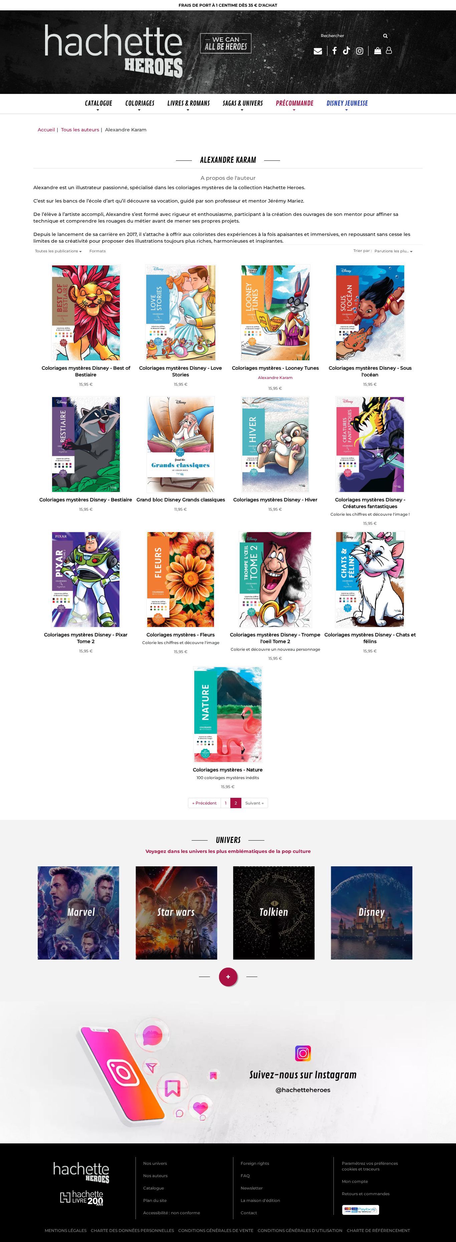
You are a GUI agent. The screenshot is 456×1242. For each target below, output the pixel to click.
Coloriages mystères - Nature (228, 770)
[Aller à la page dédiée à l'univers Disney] (372, 912)
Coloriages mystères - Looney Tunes (275, 368)
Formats (97, 251)
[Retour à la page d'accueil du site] (114, 52)
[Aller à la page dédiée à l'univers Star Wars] (176, 912)
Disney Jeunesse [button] (347, 103)
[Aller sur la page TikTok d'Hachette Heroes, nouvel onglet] (346, 51)
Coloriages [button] (139, 103)
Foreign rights (255, 1163)
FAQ (245, 1175)
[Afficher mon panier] (377, 51)
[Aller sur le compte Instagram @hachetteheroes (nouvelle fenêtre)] (228, 1072)
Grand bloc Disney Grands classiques (181, 500)
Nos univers (155, 1163)
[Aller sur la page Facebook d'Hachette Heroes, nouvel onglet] (334, 51)
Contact (249, 1212)
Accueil (46, 130)
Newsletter (252, 1188)
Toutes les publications (57, 251)
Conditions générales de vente (215, 1230)
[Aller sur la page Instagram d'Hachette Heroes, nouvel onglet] (362, 51)
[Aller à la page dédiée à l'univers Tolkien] (274, 912)
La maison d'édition (260, 1200)
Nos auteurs (155, 1175)
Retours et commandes (366, 1193)
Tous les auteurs (80, 130)
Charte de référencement (378, 1230)
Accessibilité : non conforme (171, 1212)
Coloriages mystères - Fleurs (181, 635)
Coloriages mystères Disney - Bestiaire (85, 500)
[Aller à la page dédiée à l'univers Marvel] (78, 912)
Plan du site (155, 1200)
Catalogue (153, 1188)
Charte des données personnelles (132, 1230)
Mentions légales (65, 1230)
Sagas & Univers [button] (243, 103)
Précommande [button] (294, 103)
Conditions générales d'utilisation (300, 1230)
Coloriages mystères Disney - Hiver (275, 500)
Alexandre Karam (275, 377)
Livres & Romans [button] (188, 103)
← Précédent (204, 802)
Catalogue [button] (98, 103)
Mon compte (355, 1181)
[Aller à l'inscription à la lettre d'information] (320, 51)
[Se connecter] (389, 50)
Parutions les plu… (392, 251)
